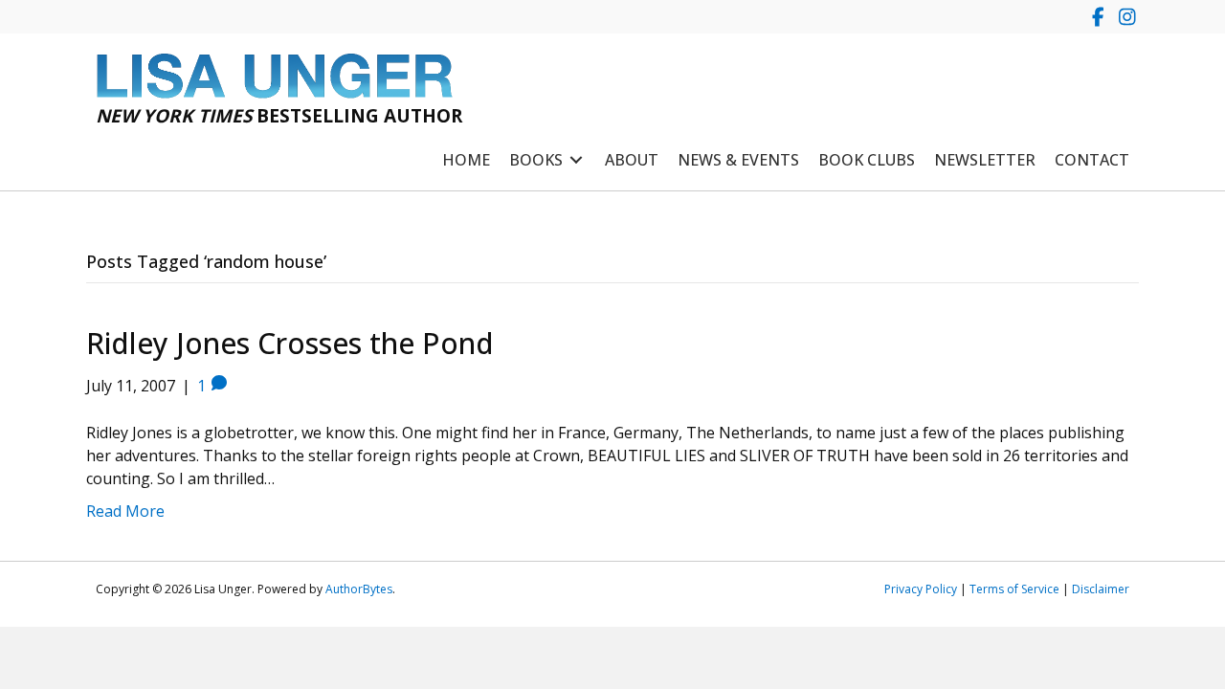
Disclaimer (1100, 589)
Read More (125, 511)
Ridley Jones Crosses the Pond (290, 343)
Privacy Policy (920, 589)
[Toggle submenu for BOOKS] (576, 160)
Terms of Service (1014, 589)
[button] (1098, 17)
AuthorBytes (358, 589)
